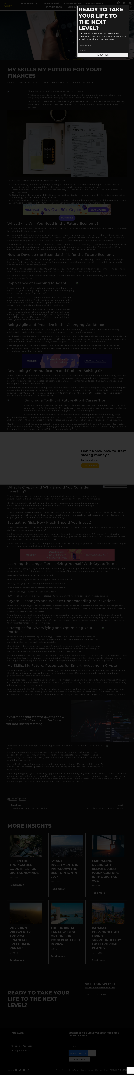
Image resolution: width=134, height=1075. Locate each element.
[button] (131, 5)
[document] (67, 537)
